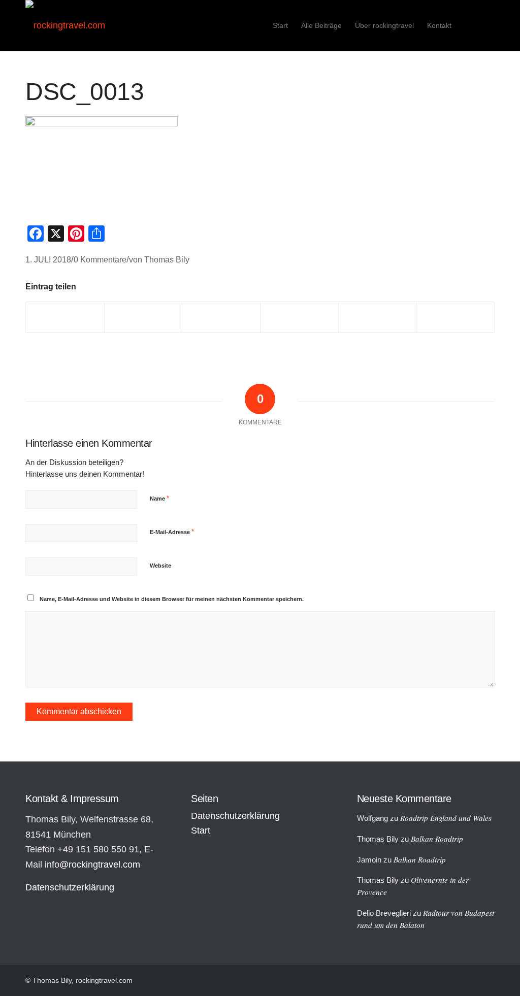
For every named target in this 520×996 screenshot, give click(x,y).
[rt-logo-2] (65, 25)
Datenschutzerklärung (69, 887)
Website (160, 565)
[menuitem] (280, 25)
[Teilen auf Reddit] (377, 317)
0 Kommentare (100, 259)
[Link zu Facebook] (487, 24)
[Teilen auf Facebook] (65, 317)
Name (159, 498)
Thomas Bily (166, 259)
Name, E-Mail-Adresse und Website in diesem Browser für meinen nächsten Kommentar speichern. (172, 599)
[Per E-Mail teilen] (455, 317)
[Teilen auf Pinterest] (299, 317)
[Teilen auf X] (143, 317)
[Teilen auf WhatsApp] (221, 317)
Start (200, 830)
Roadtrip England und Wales (446, 818)
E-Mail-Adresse (172, 532)
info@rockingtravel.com (92, 864)
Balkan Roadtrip (437, 839)
